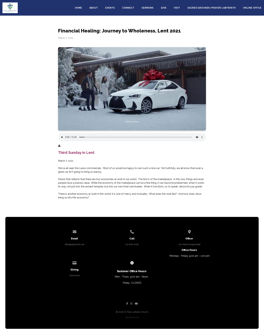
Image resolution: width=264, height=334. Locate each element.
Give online (75, 275)
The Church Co (132, 317)
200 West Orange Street (189, 244)
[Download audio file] (59, 145)
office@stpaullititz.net (74, 244)
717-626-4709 (132, 244)
